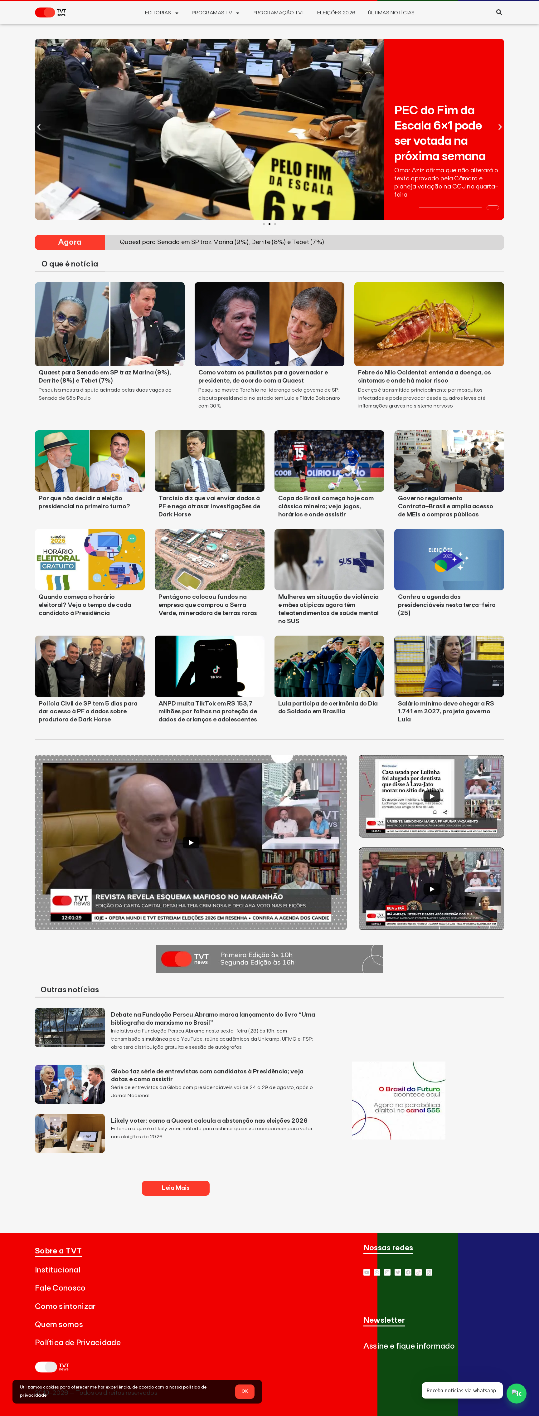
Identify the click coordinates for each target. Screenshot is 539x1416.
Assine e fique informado (409, 1346)
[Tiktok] (418, 1272)
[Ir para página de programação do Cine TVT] (398, 1138)
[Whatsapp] (377, 1272)
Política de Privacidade (78, 1343)
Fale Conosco (60, 1288)
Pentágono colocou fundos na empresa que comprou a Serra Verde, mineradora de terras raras (207, 605)
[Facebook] (408, 1272)
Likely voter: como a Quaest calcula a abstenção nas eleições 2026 (209, 1121)
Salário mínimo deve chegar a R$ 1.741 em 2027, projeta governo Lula (446, 712)
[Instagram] (387, 1272)
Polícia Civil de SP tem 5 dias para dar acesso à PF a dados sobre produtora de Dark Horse (88, 712)
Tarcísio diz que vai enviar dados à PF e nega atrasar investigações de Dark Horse (209, 506)
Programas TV (212, 12)
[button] (499, 12)
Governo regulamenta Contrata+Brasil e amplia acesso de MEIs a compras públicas (445, 506)
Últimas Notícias (391, 12)
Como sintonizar (65, 1307)
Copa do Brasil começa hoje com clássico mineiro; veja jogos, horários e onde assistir (326, 506)
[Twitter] (398, 1272)
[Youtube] (366, 1272)
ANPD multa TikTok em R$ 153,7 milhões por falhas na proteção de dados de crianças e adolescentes (207, 712)
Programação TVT (278, 12)
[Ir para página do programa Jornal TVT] (269, 971)
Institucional (57, 1270)
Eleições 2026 (336, 12)
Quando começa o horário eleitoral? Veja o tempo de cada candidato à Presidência (85, 605)
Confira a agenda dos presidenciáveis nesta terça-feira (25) (447, 605)
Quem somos (59, 1325)
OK (244, 1391)
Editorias (158, 12)
